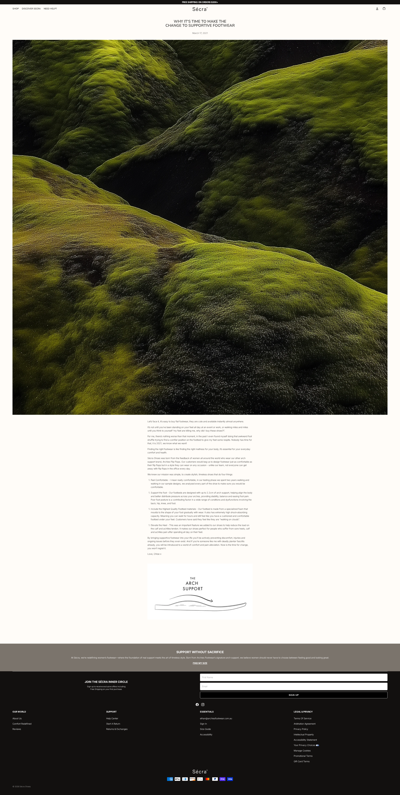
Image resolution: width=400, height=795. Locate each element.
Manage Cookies (302, 750)
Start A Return (113, 723)
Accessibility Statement (305, 739)
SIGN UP (294, 695)
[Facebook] (197, 704)
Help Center (112, 718)
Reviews (16, 729)
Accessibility (206, 734)
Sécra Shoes (25, 786)
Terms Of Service (302, 718)
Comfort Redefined (21, 723)
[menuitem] (15, 8)
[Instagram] (203, 704)
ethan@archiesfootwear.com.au (216, 718)
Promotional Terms (303, 756)
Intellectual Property (304, 734)
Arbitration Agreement (304, 723)
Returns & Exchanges (117, 729)
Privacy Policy (301, 729)
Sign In (203, 723)
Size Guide (205, 729)
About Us (17, 718)
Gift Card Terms (302, 761)
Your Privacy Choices (304, 745)
